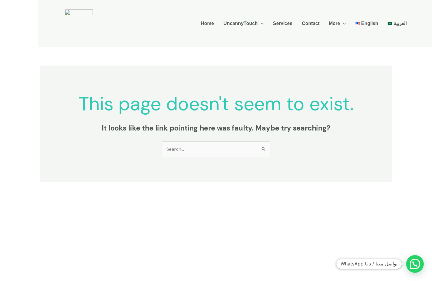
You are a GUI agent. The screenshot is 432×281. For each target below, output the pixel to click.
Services (282, 23)
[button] (261, 23)
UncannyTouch (240, 23)
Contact (310, 23)
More (334, 23)
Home (207, 23)
